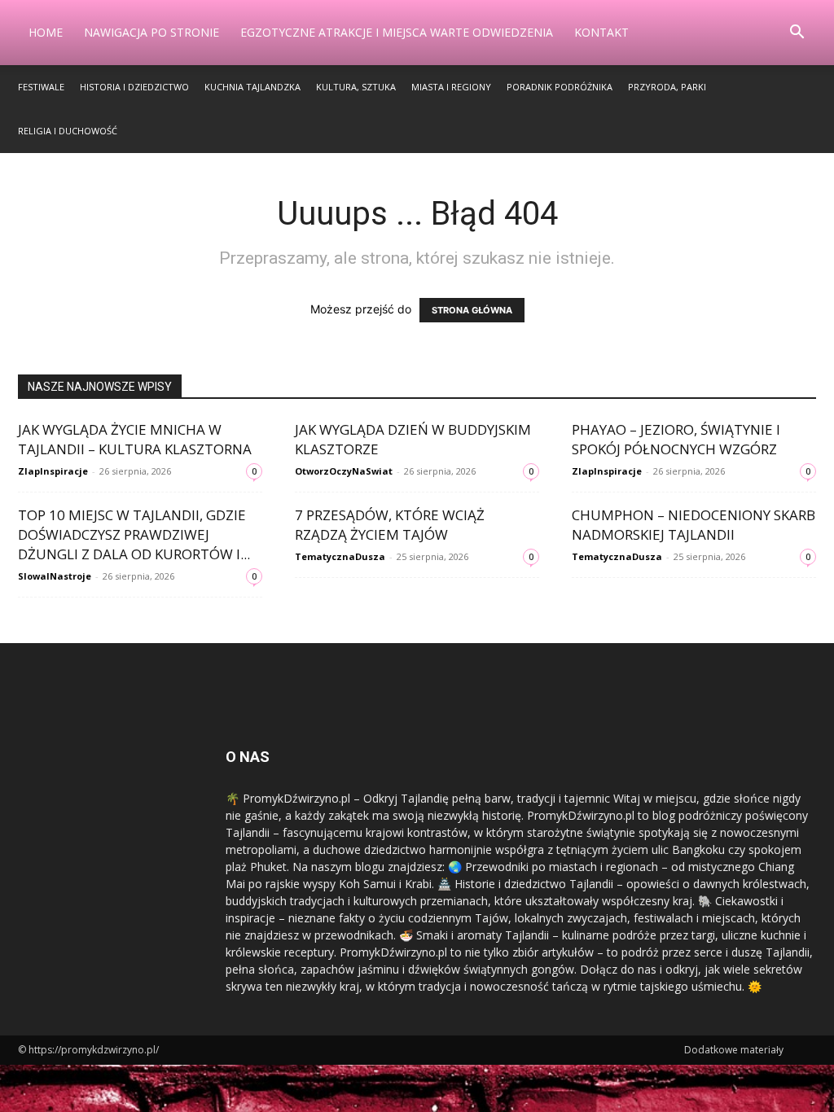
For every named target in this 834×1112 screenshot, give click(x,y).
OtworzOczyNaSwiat (344, 471)
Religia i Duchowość (67, 131)
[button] (796, 34)
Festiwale (41, 87)
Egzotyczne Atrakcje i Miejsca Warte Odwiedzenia (396, 32)
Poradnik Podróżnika (559, 87)
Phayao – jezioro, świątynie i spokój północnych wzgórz (676, 439)
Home (46, 32)
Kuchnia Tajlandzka (252, 87)
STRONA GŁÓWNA (472, 310)
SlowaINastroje (54, 576)
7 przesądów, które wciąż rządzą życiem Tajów (390, 525)
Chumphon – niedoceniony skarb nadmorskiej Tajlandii (693, 525)
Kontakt (601, 32)
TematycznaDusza (340, 556)
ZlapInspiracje (53, 471)
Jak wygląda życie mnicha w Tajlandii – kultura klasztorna (135, 439)
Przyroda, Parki (667, 87)
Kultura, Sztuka (356, 87)
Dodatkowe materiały (734, 1050)
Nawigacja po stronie (151, 32)
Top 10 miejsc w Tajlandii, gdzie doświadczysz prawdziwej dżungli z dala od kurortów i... (134, 534)
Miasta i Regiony (451, 87)
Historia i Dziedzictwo (134, 87)
